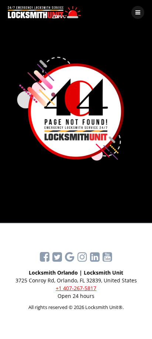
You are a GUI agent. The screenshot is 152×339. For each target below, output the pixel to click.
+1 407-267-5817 (76, 288)
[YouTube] (107, 256)
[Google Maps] (70, 256)
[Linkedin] (95, 256)
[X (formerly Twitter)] (57, 256)
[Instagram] (82, 256)
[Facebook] (44, 256)
